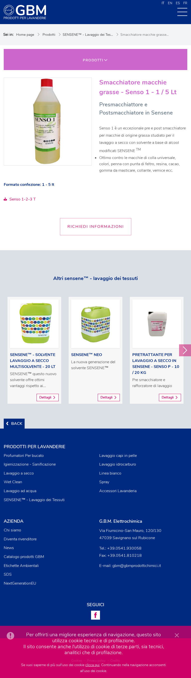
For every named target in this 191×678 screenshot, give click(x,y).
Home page (25, 34)
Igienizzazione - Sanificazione (30, 464)
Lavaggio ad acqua (20, 491)
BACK (16, 423)
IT (163, 3)
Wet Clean (13, 482)
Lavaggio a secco (19, 473)
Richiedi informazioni (95, 226)
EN (170, 3)
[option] (34, 350)
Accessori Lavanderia (118, 491)
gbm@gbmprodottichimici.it (136, 565)
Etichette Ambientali (21, 565)
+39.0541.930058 (124, 548)
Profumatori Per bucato (24, 455)
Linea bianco (110, 473)
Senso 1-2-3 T (22, 199)
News (9, 548)
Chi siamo (12, 530)
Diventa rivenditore (20, 539)
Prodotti (49, 34)
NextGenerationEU (20, 583)
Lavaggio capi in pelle (118, 455)
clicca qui (92, 665)
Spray (104, 482)
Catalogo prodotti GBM (24, 556)
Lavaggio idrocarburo (117, 464)
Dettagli (45, 397)
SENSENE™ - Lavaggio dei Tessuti (34, 500)
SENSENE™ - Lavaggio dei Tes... (88, 34)
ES (178, 3)
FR (185, 3)
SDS (8, 574)
